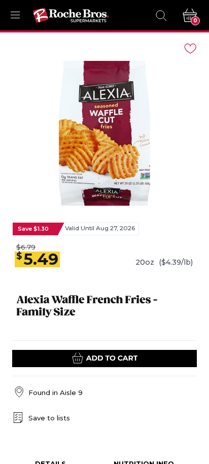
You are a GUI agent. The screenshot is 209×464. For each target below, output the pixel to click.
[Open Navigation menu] (15, 15)
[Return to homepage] (71, 15)
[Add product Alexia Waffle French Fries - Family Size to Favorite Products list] (190, 48)
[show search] (161, 15)
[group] (104, 133)
